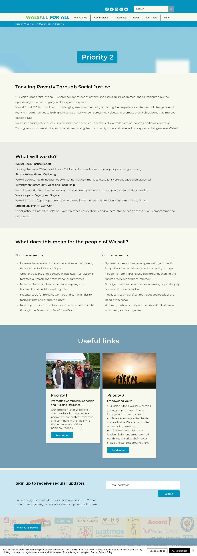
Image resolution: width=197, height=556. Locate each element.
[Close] (193, 551)
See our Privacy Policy (101, 552)
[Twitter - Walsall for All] (112, 9)
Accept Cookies (179, 550)
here (94, 504)
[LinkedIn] (121, 9)
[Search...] (171, 9)
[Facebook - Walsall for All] (107, 9)
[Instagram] (116, 9)
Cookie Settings (157, 550)
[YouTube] (126, 9)
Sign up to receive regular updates (50, 483)
